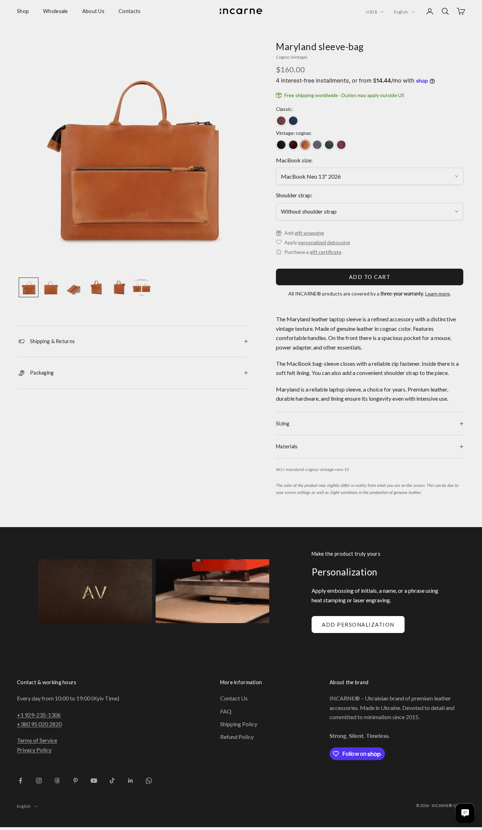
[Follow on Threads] (57, 780)
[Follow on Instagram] (38, 780)
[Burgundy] (341, 144)
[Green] (329, 144)
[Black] (281, 144)
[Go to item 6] (141, 287)
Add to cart (370, 277)
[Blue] (293, 120)
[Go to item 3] (74, 287)
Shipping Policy (238, 724)
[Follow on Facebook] (20, 780)
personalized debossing (324, 242)
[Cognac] (305, 144)
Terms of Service (37, 740)
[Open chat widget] (465, 813)
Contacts (129, 11)
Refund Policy (237, 736)
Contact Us (234, 698)
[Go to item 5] (119, 287)
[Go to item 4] (96, 287)
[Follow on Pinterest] (75, 780)
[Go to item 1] (28, 287)
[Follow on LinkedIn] (130, 780)
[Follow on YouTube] (93, 780)
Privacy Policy (34, 749)
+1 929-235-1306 (39, 714)
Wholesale (55, 11)
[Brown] (281, 120)
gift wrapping (309, 233)
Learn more (437, 294)
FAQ (225, 711)
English (401, 12)
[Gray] (317, 144)
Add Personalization (358, 624)
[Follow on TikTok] (112, 780)
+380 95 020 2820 (39, 724)
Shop (23, 11)
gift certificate (326, 252)
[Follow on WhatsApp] (148, 780)
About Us (93, 11)
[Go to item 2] (51, 287)
